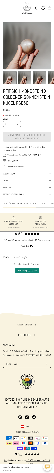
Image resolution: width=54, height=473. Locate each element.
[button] (36, 8)
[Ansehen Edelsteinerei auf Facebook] (34, 417)
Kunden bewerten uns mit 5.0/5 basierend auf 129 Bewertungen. (27, 462)
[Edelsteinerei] (27, 8)
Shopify (35, 432)
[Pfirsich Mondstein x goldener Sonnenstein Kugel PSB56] (9, 77)
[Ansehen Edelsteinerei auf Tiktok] (27, 417)
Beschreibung (9, 173)
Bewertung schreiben (27, 270)
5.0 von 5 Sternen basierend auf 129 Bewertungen (27, 240)
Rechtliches (24, 335)
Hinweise (7, 187)
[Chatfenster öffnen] (47, 467)
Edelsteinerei (24, 324)
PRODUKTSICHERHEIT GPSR (13, 194)
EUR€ (27, 426)
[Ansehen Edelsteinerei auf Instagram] (20, 417)
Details (6, 180)
